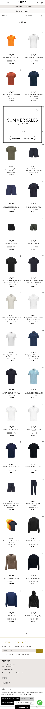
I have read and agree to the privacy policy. (17, 654)
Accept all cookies (7, 699)
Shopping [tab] (6, 683)
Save (17, 699)
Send (39, 651)
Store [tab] (4, 678)
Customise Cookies (26, 699)
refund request (22, 707)
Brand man (19, 11)
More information (25, 694)
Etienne (22, 2)
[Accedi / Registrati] (37, 2)
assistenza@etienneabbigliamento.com (14, 673)
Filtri (3, 16)
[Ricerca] (8, 2)
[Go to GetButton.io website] (39, 706)
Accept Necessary (7, 702)
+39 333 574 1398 (8, 669)
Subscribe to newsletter (22, 138)
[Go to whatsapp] (39, 702)
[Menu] (3, 2)
